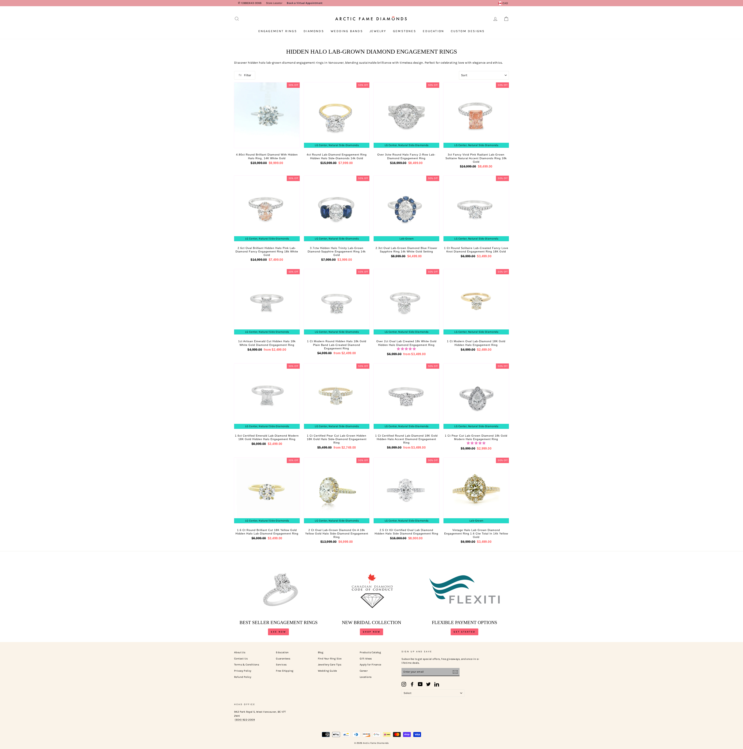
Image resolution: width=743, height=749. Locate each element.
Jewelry (378, 31)
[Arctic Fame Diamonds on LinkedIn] (436, 684)
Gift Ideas (366, 658)
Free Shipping (284, 670)
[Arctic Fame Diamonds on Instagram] (403, 684)
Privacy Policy (242, 670)
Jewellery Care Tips (330, 664)
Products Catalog (370, 652)
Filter (247, 75)
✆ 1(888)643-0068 (249, 3)
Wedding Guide (327, 670)
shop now (371, 631)
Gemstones (404, 31)
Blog (321, 652)
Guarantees (283, 658)
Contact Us (241, 658)
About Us (239, 652)
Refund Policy (242, 676)
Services (281, 664)
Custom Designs (468, 31)
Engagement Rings (277, 31)
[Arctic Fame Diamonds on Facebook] (412, 684)
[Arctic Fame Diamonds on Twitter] (428, 684)
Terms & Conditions (246, 664)
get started (464, 631)
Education (433, 31)
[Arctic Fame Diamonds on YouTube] (420, 684)
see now (278, 631)
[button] (406, 349)
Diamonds (314, 31)
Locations (366, 676)
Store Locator (274, 3)
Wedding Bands (347, 31)
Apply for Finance (370, 664)
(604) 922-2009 (245, 719)
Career (364, 670)
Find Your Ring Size (330, 658)
